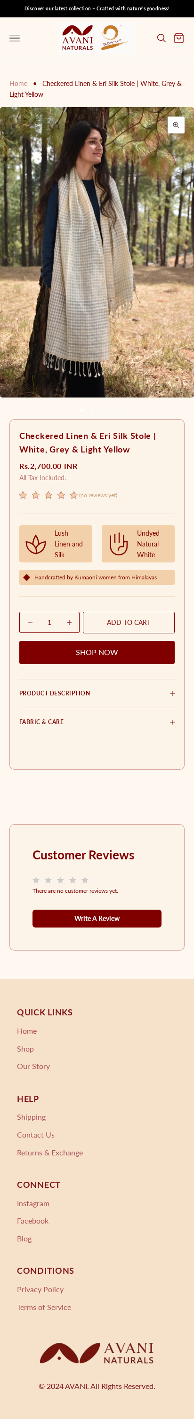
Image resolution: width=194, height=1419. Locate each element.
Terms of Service (44, 1306)
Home (18, 83)
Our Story (33, 1065)
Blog (24, 1238)
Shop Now (97, 651)
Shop (25, 1048)
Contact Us (36, 1134)
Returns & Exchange (50, 1152)
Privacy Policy (40, 1289)
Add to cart (129, 622)
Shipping (31, 1116)
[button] (68, 496)
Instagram (33, 1203)
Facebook (32, 1220)
